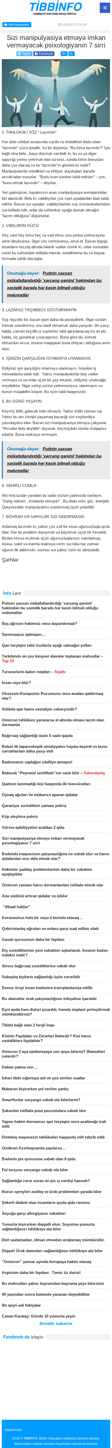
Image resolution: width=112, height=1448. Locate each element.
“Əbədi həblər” (16, 907)
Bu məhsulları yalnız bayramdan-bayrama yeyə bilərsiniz (53, 1283)
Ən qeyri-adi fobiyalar (21, 1305)
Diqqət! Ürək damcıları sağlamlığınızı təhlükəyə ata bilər (52, 1251)
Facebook (46, 54)
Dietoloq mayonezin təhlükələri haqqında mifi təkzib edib (53, 1137)
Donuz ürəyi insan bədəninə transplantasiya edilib (47, 987)
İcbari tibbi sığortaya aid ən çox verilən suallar (43, 1078)
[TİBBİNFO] (56, 14)
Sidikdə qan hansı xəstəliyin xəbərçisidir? (39, 709)
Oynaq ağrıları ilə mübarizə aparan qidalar (40, 794)
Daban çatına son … (20, 1067)
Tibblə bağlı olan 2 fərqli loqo (28, 1025)
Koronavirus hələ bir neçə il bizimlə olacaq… (42, 917)
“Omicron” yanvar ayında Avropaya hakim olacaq (46, 1261)
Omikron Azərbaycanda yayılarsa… (34, 1148)
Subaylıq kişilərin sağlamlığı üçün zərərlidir (41, 977)
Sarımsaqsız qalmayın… (24, 634)
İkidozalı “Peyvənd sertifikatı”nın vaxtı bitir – (53, 773)
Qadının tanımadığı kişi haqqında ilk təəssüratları (46, 784)
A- (71, 54)
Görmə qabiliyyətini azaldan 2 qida (33, 827)
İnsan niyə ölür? (16, 682)
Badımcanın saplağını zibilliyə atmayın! (37, 762)
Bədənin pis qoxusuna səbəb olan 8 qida (38, 1159)
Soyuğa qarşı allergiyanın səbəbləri (34, 1213)
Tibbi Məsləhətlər (18, 24)
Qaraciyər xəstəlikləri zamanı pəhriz (34, 805)
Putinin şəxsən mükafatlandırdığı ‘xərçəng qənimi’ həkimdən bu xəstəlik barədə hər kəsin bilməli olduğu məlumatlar (50, 608)
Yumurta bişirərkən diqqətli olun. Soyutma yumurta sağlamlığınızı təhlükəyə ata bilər (48, 1226)
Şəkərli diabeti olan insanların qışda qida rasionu (46, 1202)
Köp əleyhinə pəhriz (20, 816)
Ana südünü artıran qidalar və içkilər (35, 896)
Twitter (26, 54)
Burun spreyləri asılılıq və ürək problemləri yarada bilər (52, 1191)
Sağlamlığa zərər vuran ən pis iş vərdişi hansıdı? (46, 1180)
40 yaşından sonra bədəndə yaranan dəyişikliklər (46, 1294)
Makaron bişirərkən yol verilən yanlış (35, 1089)
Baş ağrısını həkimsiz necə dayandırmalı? (39, 623)
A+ (64, 54)
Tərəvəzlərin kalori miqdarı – (34, 672)
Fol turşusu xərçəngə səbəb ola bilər (35, 1170)
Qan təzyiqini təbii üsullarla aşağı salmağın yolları (47, 645)
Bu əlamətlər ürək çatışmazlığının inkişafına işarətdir (49, 998)
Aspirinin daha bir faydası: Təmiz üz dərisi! (41, 1272)
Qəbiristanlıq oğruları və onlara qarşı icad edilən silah (50, 928)
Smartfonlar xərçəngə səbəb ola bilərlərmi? (41, 1100)
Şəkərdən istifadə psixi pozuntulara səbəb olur (44, 1110)
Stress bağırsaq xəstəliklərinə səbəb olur (39, 966)
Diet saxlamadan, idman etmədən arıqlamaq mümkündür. (53, 1240)
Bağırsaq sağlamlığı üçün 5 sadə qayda (37, 735)
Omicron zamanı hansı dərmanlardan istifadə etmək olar (52, 885)
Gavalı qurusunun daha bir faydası (33, 939)
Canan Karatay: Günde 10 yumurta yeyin (38, 1316)
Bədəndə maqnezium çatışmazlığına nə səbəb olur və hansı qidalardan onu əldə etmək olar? (55, 856)
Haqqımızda (13, 1430)
